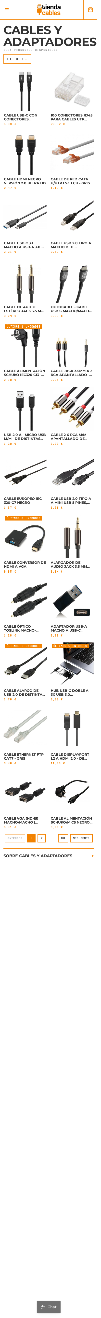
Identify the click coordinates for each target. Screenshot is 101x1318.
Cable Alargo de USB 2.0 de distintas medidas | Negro (24, 694)
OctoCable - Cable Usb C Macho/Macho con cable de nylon (71, 311)
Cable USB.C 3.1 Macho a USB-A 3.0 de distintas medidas (25, 247)
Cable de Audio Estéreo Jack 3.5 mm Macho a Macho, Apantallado (24, 313)
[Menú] (7, 9)
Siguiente (81, 838)
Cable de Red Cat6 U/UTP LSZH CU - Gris (70, 181)
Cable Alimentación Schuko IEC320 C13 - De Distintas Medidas (24, 377)
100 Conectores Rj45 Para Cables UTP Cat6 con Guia (71, 119)
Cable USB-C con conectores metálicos (20, 119)
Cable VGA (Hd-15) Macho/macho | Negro (21, 822)
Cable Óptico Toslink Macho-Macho (20, 630)
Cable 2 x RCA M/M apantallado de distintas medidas (70, 439)
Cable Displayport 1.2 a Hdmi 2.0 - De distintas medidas (70, 758)
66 (63, 838)
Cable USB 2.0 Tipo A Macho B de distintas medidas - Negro (71, 249)
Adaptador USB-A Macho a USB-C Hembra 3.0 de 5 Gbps (72, 630)
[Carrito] (90, 9)
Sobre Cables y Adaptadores (37, 856)
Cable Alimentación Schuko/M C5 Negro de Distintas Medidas (71, 824)
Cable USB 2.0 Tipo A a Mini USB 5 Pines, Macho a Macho (71, 502)
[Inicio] (49, 10)
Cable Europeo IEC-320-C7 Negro (23, 500)
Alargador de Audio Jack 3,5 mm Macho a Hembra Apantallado (69, 568)
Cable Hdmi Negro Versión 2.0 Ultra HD (25, 181)
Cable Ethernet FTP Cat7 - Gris (24, 756)
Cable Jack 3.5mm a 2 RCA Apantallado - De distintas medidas (71, 377)
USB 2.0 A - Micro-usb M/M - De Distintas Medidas (25, 439)
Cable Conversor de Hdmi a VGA (25, 564)
